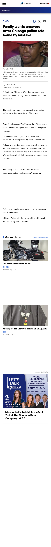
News (6, 21)
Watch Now (44, 3)
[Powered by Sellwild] (44, 372)
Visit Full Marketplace (40, 237)
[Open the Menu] (4, 4)
